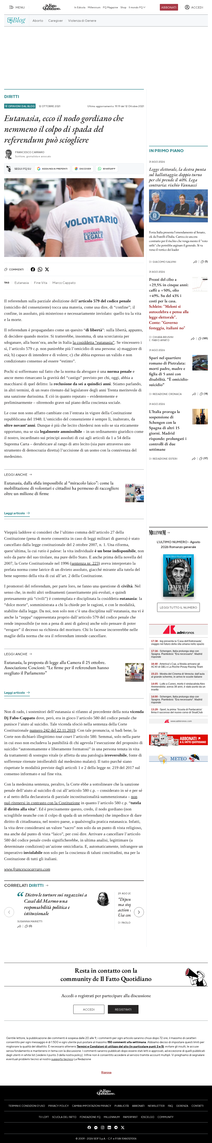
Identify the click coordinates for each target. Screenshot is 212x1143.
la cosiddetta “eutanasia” (93, 342)
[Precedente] (9, 912)
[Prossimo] (139, 912)
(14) (206, 393)
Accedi (89, 1009)
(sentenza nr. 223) (85, 563)
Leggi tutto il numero (178, 607)
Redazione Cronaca (165, 394)
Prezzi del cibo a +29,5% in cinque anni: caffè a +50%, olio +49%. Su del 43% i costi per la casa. (168, 290)
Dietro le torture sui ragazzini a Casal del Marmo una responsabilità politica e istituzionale (55, 904)
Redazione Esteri (163, 458)
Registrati (123, 1009)
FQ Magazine (110, 7)
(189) (205, 338)
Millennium (94, 7)
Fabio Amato (159, 340)
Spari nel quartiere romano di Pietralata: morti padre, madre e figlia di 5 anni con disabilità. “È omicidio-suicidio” (169, 371)
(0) (30, 926)
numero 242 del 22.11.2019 (52, 730)
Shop (123, 7)
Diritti (11, 96)
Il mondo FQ (136, 7)
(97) (205, 458)
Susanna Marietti (30, 921)
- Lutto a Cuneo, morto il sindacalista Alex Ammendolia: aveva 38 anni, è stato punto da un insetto (178, 686)
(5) (206, 261)
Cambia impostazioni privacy (91, 1105)
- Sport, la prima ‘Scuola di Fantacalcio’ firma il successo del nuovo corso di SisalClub (177, 711)
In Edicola (79, 7)
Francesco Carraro (30, 152)
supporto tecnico (62, 1059)
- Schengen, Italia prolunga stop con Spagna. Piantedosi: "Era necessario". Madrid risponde (176, 654)
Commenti (16, 269)
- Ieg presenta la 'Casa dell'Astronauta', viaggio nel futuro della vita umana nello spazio (177, 642)
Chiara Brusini (161, 337)
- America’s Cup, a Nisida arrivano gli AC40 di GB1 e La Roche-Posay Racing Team (177, 665)
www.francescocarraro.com (27, 869)
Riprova (106, 1072)
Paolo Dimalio (130, 922)
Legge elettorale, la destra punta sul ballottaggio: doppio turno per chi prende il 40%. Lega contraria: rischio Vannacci (177, 177)
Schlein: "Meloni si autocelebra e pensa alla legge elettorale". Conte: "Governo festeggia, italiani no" (169, 317)
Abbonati (168, 7)
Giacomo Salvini (162, 261)
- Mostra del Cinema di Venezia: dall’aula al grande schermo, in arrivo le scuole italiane (178, 675)
